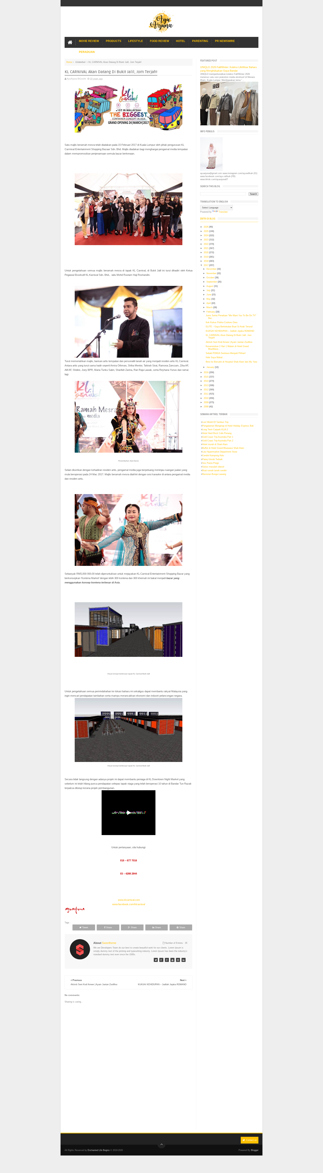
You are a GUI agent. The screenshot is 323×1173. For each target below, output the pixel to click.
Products (113, 41)
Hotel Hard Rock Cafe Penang (216, 433)
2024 (206, 235)
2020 (206, 252)
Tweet (85, 927)
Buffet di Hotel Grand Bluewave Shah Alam (223, 448)
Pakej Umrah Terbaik (212, 459)
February (211, 311)
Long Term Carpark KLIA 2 (215, 429)
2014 (206, 381)
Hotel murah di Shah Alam (215, 444)
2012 (206, 389)
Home (69, 62)
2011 (206, 394)
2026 (206, 227)
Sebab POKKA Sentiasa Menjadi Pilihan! (226, 353)
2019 (206, 257)
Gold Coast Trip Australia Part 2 (217, 440)
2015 (206, 377)
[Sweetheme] (156, 960)
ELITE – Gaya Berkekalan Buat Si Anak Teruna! (229, 326)
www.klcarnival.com (128, 899)
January (210, 367)
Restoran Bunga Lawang (214, 474)
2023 (206, 239)
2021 (206, 248)
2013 (206, 385)
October (210, 277)
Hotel (180, 41)
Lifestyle (135, 41)
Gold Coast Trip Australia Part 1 (217, 437)
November (211, 273)
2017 (206, 265)
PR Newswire (225, 41)
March (209, 307)
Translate (223, 212)
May (208, 299)
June (209, 294)
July (208, 290)
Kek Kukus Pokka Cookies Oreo (221, 322)
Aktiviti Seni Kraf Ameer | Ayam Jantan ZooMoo (229, 342)
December (211, 269)
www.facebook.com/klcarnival (128, 904)
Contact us (251, 1140)
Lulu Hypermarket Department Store (219, 451)
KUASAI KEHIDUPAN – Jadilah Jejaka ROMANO (230, 331)
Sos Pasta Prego (210, 463)
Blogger (254, 1150)
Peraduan (87, 52)
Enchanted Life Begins (99, 1150)
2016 (206, 372)
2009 (206, 402)
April (208, 303)
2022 (206, 244)
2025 (206, 231)
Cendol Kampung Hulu (213, 455)
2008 (206, 406)
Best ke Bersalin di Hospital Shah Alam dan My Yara (231, 362)
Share (109, 927)
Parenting (200, 41)
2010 (206, 398)
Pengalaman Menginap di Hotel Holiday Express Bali (228, 426)
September (212, 281)
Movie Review (89, 41)
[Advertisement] (128, 1101)
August (210, 286)
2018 (206, 261)
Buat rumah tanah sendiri (214, 470)
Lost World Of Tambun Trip (215, 422)
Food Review (159, 41)
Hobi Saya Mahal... (215, 357)
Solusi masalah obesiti (213, 466)
